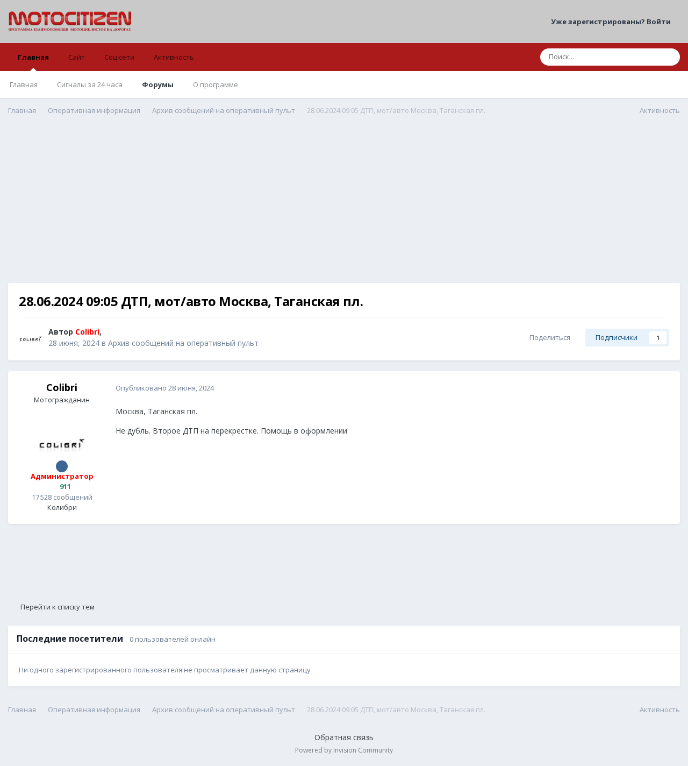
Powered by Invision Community (344, 750)
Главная (33, 57)
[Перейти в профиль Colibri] (30, 338)
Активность (174, 57)
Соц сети (119, 57)
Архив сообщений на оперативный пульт (183, 343)
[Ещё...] (660, 388)
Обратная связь (344, 737)
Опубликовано (165, 388)
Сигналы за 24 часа (90, 84)
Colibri (61, 387)
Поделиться (548, 337)
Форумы (158, 84)
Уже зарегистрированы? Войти (612, 21)
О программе (215, 84)
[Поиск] (668, 57)
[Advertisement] (344, 207)
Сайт (76, 57)
